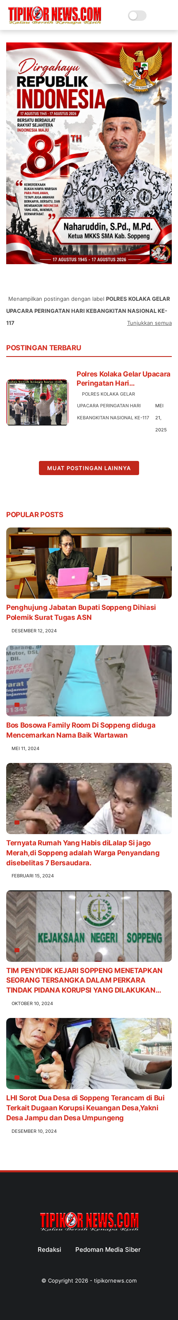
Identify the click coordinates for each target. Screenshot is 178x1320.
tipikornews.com (115, 1280)
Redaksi (49, 1249)
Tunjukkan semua (149, 322)
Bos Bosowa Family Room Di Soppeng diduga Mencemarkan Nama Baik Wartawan (80, 730)
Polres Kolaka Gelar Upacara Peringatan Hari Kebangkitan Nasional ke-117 (124, 379)
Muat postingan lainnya (89, 468)
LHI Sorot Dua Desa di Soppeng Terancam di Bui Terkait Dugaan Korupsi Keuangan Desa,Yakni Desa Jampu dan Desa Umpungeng (85, 1108)
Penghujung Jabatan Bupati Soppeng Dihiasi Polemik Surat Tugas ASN (81, 612)
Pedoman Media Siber (108, 1249)
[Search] (155, 16)
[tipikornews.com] (54, 25)
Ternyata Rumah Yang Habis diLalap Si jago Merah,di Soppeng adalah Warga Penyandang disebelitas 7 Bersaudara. (82, 853)
